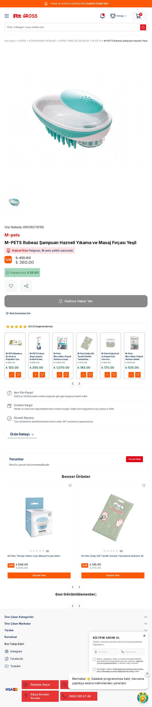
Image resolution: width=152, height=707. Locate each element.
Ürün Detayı (20, 434)
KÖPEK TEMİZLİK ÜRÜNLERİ (74, 40)
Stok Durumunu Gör (20, 313)
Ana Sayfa (9, 40)
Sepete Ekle (39, 575)
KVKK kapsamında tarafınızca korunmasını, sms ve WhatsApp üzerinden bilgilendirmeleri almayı (120, 670)
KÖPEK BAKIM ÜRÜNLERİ (42, 40)
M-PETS (96, 40)
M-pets (12, 235)
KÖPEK (22, 40)
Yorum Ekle (134, 459)
